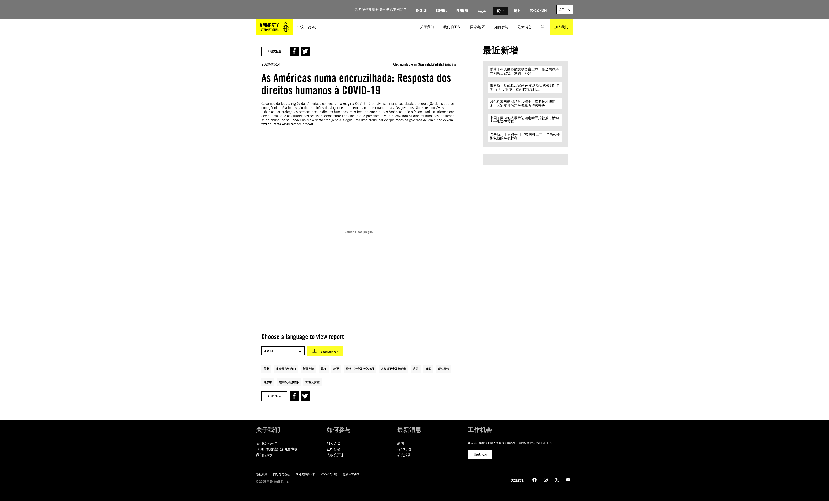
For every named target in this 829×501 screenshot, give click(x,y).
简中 (500, 11)
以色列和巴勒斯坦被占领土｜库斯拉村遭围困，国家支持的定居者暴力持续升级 (522, 104)
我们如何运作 (266, 443)
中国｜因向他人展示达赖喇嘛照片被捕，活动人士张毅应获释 (524, 120)
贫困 (416, 368)
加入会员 (333, 443)
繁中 (516, 11)
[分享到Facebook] (294, 51)
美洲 (266, 368)
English (421, 11)
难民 (428, 368)
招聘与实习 (480, 454)
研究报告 (443, 368)
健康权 (268, 382)
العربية (482, 11)
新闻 (400, 443)
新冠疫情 (308, 368)
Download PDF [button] (329, 351)
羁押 (323, 368)
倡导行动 (404, 449)
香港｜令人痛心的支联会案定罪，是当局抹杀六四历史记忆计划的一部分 (524, 71)
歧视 (336, 368)
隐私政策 (261, 474)
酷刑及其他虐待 (289, 382)
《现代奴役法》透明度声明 (276, 449)
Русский (538, 11)
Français (462, 11)
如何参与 (339, 429)
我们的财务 (264, 455)
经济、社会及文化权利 (360, 368)
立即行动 (333, 449)
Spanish (424, 64)
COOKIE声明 (329, 474)
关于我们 (268, 429)
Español (441, 11)
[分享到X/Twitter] (305, 51)
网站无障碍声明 (305, 474)
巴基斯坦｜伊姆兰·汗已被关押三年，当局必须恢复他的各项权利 (525, 136)
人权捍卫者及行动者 (393, 368)
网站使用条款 (281, 474)
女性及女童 (312, 382)
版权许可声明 (351, 474)
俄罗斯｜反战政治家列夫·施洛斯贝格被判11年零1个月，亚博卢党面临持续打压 (524, 87)
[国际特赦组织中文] (274, 27)
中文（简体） (307, 27)
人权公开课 (335, 455)
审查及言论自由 (286, 368)
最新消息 (409, 429)
